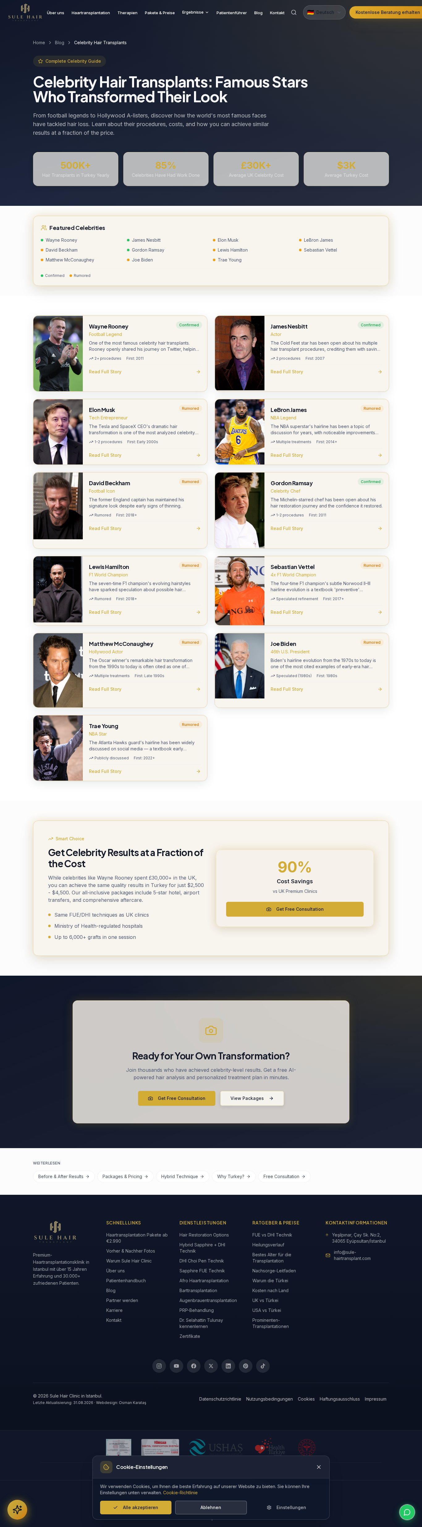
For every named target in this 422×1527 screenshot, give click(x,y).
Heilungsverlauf (268, 1244)
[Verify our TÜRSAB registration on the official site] (160, 1447)
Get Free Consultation (300, 909)
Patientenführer (232, 12)
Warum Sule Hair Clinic (129, 1260)
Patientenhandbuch (126, 1280)
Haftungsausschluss (340, 1399)
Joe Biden (142, 259)
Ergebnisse (193, 12)
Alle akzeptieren (140, 1507)
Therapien (127, 12)
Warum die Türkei (270, 1280)
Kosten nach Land (270, 1290)
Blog (258, 12)
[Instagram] (159, 1366)
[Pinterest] (245, 1366)
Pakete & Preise (160, 12)
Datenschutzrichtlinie (220, 1399)
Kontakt (277, 12)
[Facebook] (193, 1366)
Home (39, 42)
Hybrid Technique (179, 1176)
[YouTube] (176, 1366)
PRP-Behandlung (196, 1310)
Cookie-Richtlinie (180, 1492)
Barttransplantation (198, 1290)
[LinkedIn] (228, 1366)
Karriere (114, 1310)
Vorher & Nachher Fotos (130, 1250)
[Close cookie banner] (319, 1467)
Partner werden (122, 1300)
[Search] (293, 12)
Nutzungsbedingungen (269, 1399)
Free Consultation (281, 1176)
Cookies (306, 1399)
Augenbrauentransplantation (208, 1300)
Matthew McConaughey (70, 259)
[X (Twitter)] (211, 1366)
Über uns (55, 12)
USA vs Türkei (266, 1310)
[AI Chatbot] (17, 1510)
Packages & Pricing (122, 1176)
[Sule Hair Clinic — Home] (25, 12)
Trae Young (230, 259)
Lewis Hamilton (233, 249)
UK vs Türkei (265, 1300)
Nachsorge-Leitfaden (274, 1270)
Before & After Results (60, 1176)
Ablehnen (210, 1507)
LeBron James (318, 240)
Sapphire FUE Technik (202, 1270)
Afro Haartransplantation (204, 1280)
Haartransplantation (91, 12)
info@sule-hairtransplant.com (352, 1255)
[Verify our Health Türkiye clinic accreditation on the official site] (270, 1447)
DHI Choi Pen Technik (201, 1260)
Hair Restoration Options (204, 1234)
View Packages (247, 1098)
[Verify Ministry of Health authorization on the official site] (307, 1447)
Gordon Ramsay (148, 249)
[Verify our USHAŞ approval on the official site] (216, 1447)
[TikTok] (263, 1366)
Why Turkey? (230, 1176)
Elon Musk (228, 240)
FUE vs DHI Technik (272, 1234)
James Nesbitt (146, 240)
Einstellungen (291, 1507)
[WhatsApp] (407, 1512)
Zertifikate (189, 1336)
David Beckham (62, 249)
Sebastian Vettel (320, 249)
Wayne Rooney (61, 240)
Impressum (375, 1399)
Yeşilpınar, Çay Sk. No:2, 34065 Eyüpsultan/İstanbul (359, 1238)
